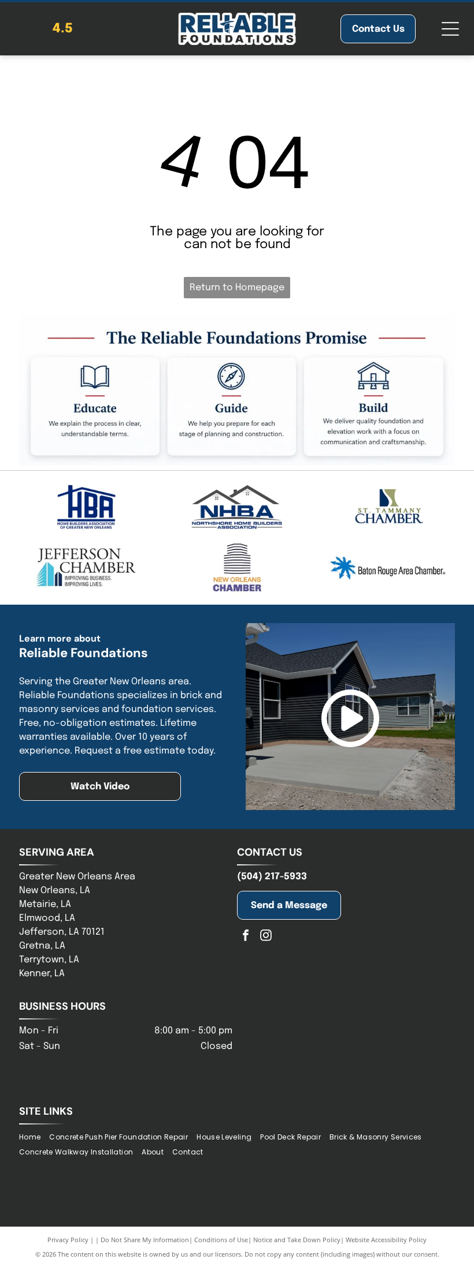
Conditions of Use (221, 1239)
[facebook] (245, 937)
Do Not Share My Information (145, 1239)
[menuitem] (34, 1137)
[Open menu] (450, 29)
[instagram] (266, 937)
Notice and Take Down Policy (296, 1239)
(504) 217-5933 (272, 877)
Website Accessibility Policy (386, 1239)
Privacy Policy (67, 1239)
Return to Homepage (237, 288)
